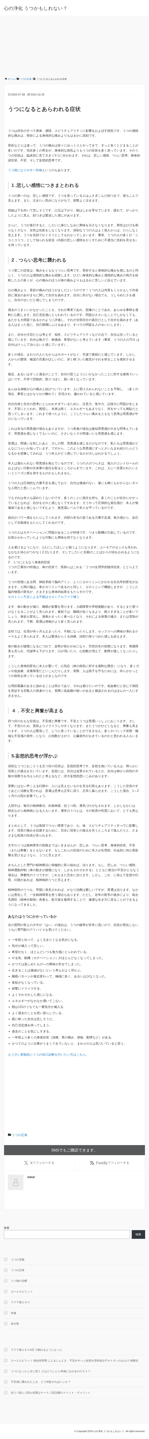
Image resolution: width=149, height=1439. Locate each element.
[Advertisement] (74, 45)
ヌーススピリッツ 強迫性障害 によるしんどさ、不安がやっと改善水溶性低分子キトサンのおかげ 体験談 (74, 1360)
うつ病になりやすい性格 (25, 170)
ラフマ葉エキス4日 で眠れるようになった (36, 1349)
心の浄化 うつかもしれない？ (36, 8)
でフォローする (42, 1163)
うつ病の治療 (19, 1280)
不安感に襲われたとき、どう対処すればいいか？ (41, 1381)
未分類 (15, 1323)
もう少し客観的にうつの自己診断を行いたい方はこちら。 (48, 1054)
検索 (6, 1227)
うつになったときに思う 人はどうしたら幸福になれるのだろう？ (50, 1371)
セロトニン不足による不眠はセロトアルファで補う (43, 596)
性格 (13, 1313)
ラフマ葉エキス (20, 1302)
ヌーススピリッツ (22, 1291)
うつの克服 (17, 1259)
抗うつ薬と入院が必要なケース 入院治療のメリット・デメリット (50, 1392)
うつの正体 (19, 1135)
